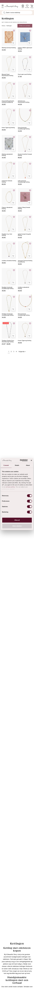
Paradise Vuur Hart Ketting (7, 235)
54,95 (20, 237)
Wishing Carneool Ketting (9, 47)
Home (3, 25)
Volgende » (22, 351)
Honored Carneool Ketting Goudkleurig (25, 261)
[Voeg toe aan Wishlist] (14, 30)
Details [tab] (17, 465)
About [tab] (28, 465)
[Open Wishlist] (27, 6)
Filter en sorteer (24, 25)
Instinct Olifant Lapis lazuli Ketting (25, 48)
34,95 (4, 50)
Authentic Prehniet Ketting (7, 181)
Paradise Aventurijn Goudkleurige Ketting (7, 288)
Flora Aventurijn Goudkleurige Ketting (24, 128)
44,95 (20, 104)
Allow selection (17, 526)
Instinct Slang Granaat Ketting (24, 208)
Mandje (31, 7)
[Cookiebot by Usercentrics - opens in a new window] (21, 460)
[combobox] (17, 12)
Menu (3, 7)
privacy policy (10, 487)
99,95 (20, 157)
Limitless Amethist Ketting (9, 260)
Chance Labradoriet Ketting (7, 208)
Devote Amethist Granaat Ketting (25, 155)
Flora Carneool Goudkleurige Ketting (24, 314)
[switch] (29, 501)
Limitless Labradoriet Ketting (23, 288)
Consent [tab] (6, 465)
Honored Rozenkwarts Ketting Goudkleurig (8, 101)
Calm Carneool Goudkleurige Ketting (24, 181)
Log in (23, 6)
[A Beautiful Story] (13, 6)
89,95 (4, 184)
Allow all (17, 520)
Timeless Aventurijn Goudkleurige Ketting (7, 314)
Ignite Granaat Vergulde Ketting (24, 235)
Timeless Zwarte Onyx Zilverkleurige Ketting (8, 341)
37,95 (20, 76)
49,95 (4, 78)
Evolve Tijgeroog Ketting (24, 340)
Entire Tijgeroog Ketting (8, 127)
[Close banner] (31, 460)
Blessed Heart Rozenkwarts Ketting (7, 75)
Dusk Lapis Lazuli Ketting (24, 74)
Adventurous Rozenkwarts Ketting (23, 101)
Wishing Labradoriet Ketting (7, 155)
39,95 (20, 51)
